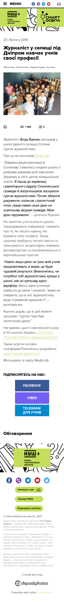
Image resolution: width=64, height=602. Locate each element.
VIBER (32, 398)
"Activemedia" (45, 592)
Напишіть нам (59, 4)
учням (51, 67)
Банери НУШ (25, 498)
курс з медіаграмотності (21, 354)
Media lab (42, 156)
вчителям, (23, 67)
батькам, (10, 67)
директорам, (38, 67)
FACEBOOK (32, 386)
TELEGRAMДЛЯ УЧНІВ (32, 410)
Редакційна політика (29, 508)
